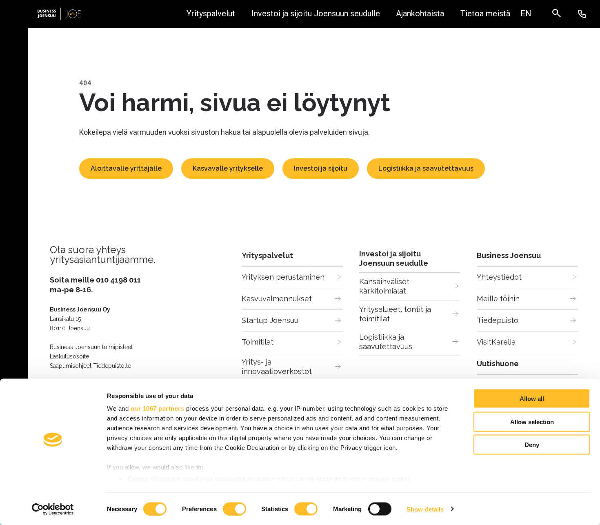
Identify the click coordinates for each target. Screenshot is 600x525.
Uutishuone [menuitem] (498, 363)
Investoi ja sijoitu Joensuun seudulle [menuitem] (393, 258)
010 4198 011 (118, 280)
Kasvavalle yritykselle (228, 168)
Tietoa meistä (485, 13)
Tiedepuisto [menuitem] (497, 320)
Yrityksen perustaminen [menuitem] (283, 277)
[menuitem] (525, 14)
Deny (531, 444)
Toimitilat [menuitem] (257, 342)
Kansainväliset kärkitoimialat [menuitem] (385, 286)
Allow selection (532, 421)
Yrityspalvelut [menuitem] (267, 255)
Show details (425, 508)
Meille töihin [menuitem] (498, 298)
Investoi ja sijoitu (320, 168)
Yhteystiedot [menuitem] (499, 277)
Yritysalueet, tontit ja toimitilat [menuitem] (396, 314)
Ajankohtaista (420, 13)
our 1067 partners (157, 408)
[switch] (234, 508)
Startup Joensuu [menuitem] (270, 320)
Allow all (532, 398)
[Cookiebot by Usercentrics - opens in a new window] (53, 509)
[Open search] (560, 14)
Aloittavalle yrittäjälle (126, 168)
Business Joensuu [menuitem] (509, 255)
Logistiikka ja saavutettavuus (425, 168)
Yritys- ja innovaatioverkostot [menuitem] (277, 367)
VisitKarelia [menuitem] (496, 342)
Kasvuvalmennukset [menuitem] (277, 298)
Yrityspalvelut (211, 13)
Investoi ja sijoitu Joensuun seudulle (315, 13)
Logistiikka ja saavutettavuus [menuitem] (385, 342)
